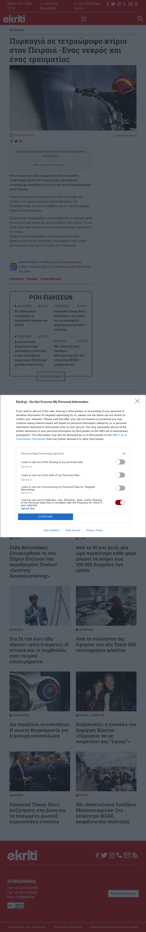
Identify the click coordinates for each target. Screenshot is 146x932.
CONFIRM (46, 516)
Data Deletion (51, 530)
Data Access (73, 530)
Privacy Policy (94, 530)
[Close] (138, 402)
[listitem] (73, 454)
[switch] (120, 461)
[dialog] (73, 466)
